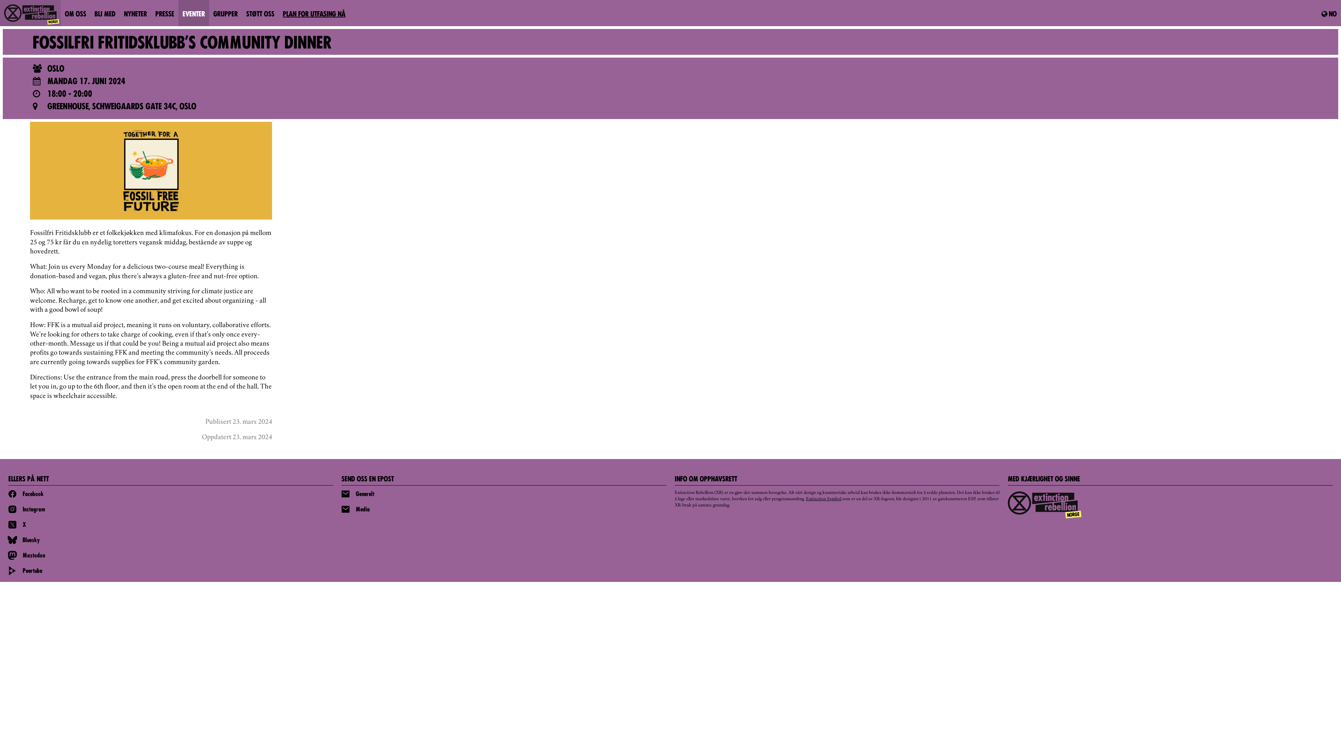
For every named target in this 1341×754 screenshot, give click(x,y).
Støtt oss (260, 14)
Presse (164, 14)
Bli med (105, 14)
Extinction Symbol (823, 499)
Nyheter (135, 14)
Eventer (194, 14)
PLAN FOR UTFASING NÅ (314, 14)
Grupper (225, 14)
